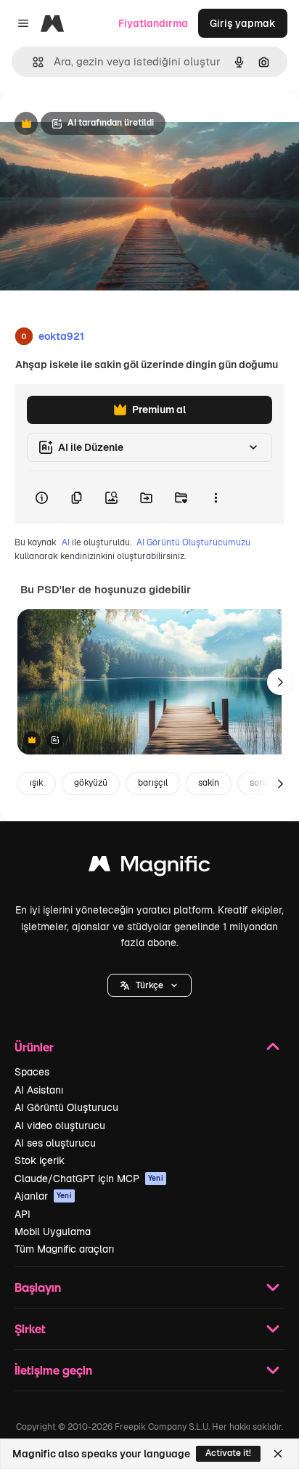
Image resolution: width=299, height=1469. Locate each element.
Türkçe (149, 985)
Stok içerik (40, 1160)
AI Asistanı (39, 1089)
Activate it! (228, 1453)
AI (66, 542)
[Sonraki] (280, 681)
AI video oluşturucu (60, 1125)
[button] (149, 985)
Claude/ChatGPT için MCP (89, 1178)
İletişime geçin (53, 1370)
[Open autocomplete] (32, 62)
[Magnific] (149, 867)
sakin (208, 783)
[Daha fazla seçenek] (215, 497)
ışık (37, 783)
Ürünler (34, 1046)
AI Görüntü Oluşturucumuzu (193, 542)
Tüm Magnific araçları (64, 1249)
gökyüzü (90, 783)
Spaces (32, 1071)
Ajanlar (43, 1196)
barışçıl (153, 783)
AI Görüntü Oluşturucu (66, 1107)
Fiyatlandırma (153, 23)
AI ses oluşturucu (55, 1142)
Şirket (30, 1328)
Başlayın (38, 1287)
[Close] (278, 1453)
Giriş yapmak (243, 23)
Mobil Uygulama (53, 1231)
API (22, 1214)
